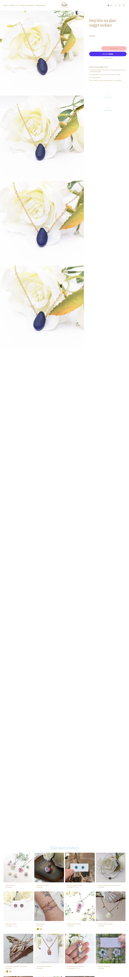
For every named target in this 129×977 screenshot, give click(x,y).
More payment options (108, 58)
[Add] (61, 879)
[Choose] (30, 879)
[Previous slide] (6, 867)
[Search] (116, 5)
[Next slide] (30, 867)
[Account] (120, 5)
